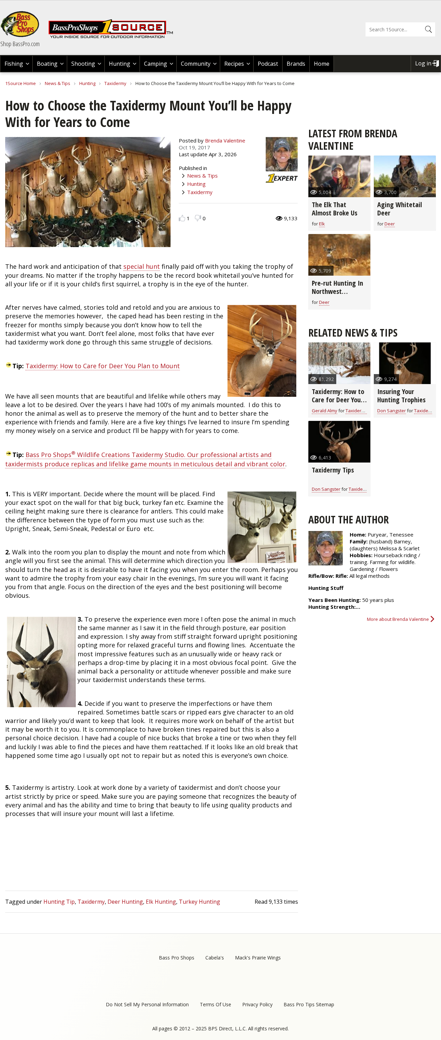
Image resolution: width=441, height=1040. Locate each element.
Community (196, 63)
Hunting (119, 63)
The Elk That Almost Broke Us (334, 208)
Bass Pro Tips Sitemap (309, 1004)
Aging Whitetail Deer (399, 208)
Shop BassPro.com (20, 43)
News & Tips (57, 83)
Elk (322, 224)
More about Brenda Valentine (398, 619)
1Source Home (20, 83)
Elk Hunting (161, 901)
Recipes (234, 63)
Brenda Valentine (225, 140)
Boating (47, 63)
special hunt (141, 266)
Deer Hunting (125, 901)
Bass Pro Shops (176, 957)
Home (321, 63)
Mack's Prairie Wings (258, 957)
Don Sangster (391, 410)
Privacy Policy (257, 1004)
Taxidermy (115, 83)
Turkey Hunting (199, 901)
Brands (296, 63)
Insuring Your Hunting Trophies (401, 395)
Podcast (268, 63)
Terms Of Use (215, 1004)
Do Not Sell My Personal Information (147, 1004)
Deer (389, 224)
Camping (155, 63)
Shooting (83, 63)
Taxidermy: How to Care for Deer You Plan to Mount (102, 366)
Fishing (13, 63)
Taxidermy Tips (333, 470)
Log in (423, 63)
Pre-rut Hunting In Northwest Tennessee (337, 291)
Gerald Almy (324, 410)
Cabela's (214, 957)
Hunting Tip (59, 901)
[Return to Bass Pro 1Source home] (114, 37)
